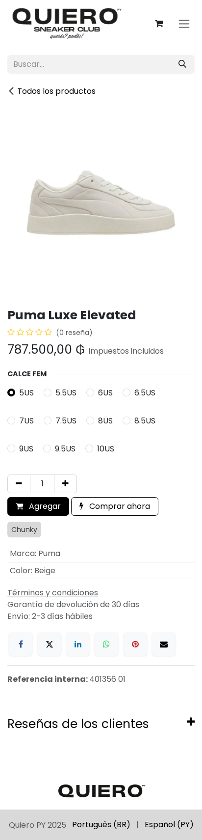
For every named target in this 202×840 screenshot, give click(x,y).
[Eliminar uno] (18, 484)
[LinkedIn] (78, 644)
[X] (49, 644)
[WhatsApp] (106, 644)
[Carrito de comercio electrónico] (159, 23)
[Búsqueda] (182, 64)
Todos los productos (56, 91)
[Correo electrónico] (164, 644)
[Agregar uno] (65, 484)
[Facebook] (20, 644)
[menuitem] (101, 824)
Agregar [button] (44, 506)
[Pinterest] (135, 644)
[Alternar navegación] (184, 24)
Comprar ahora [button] (118, 506)
